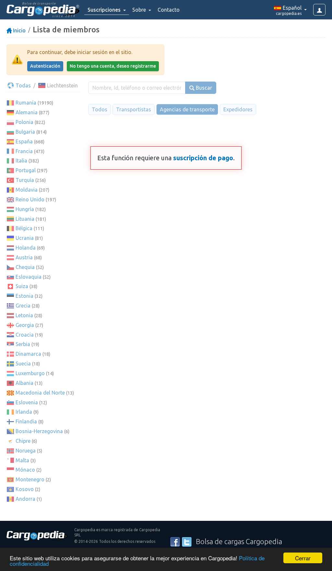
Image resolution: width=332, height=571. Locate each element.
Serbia (23, 344)
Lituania (25, 219)
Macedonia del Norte (40, 393)
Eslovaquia (29, 277)
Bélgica (24, 228)
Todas (22, 85)
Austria (24, 257)
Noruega (26, 450)
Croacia (25, 335)
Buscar (203, 88)
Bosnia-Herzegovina (39, 431)
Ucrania (25, 238)
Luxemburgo (30, 373)
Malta (22, 460)
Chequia (25, 267)
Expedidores (238, 109)
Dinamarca (28, 354)
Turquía (25, 180)
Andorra (25, 499)
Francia (24, 151)
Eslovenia (27, 402)
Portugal (26, 170)
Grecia (23, 305)
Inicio (19, 30)
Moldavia (27, 190)
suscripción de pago (203, 158)
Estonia (24, 296)
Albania (24, 383)
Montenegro (30, 479)
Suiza (22, 286)
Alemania (27, 112)
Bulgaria (25, 132)
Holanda (26, 248)
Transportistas (133, 109)
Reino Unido (30, 199)
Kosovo (25, 489)
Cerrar (303, 558)
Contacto (169, 10)
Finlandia (26, 421)
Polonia (24, 122)
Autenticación (45, 66)
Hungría (25, 209)
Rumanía (26, 103)
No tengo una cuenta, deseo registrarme (113, 66)
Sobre (139, 10)
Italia (21, 160)
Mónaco (25, 470)
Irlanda (24, 412)
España (24, 141)
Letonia (24, 315)
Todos (99, 109)
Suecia (23, 363)
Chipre (23, 441)
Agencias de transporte (187, 109)
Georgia (25, 325)
